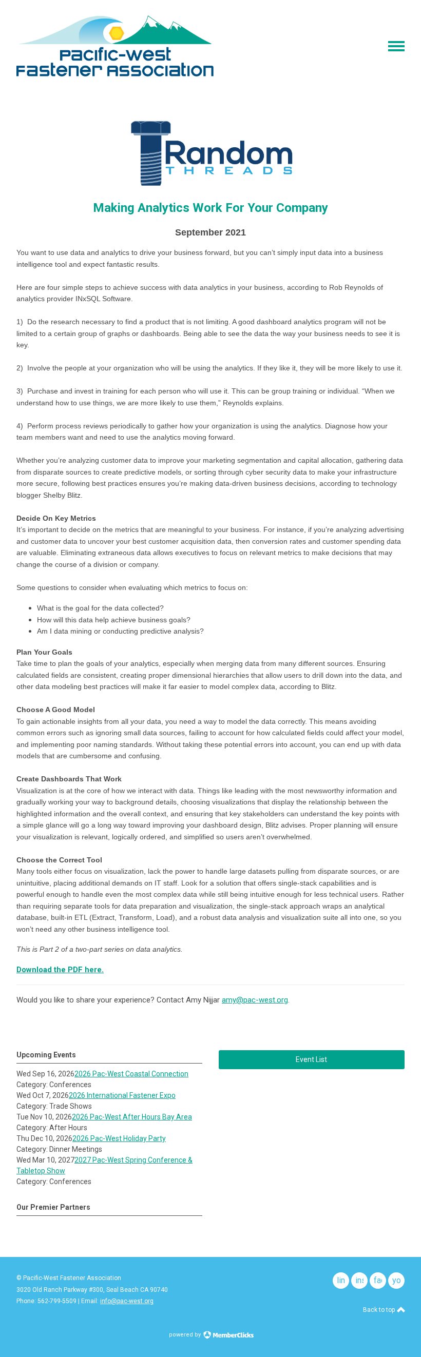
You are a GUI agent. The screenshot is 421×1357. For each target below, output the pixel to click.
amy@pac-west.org (255, 1000)
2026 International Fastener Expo (122, 1095)
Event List (311, 1059)
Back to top (379, 1309)
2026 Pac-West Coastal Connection (131, 1074)
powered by (185, 1334)
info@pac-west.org (127, 1301)
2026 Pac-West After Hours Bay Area (132, 1117)
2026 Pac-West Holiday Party (119, 1138)
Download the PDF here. (60, 969)
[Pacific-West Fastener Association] (115, 73)
